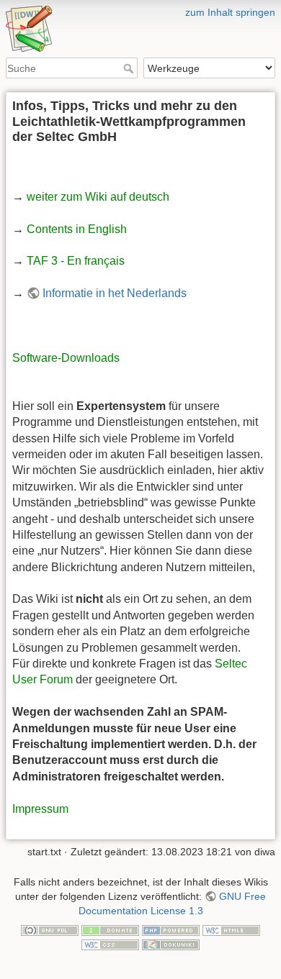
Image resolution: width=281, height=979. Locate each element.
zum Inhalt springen (230, 12)
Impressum (40, 809)
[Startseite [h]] (140, 9)
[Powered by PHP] (171, 929)
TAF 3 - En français (76, 261)
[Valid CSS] (110, 944)
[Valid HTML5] (231, 929)
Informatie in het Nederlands (115, 293)
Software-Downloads (66, 358)
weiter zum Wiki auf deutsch (98, 197)
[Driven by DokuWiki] (171, 944)
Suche (130, 68)
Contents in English (77, 229)
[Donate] (110, 929)
